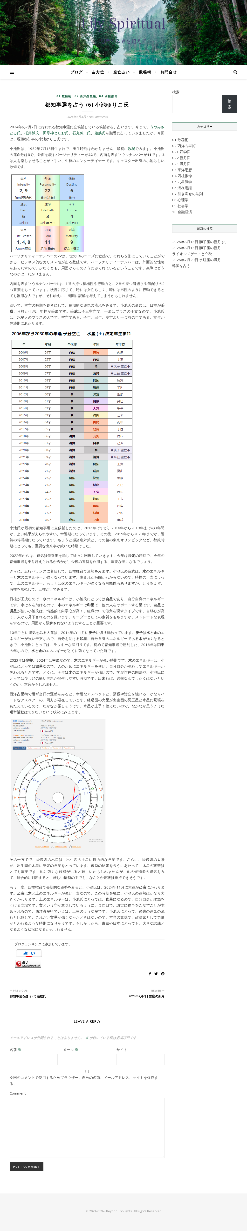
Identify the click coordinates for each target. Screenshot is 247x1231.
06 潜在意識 (182, 187)
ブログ (76, 72)
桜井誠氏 (31, 132)
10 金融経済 (182, 211)
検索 (175, 92)
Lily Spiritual (123, 23)
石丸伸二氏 (81, 132)
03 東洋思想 (182, 169)
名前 (15, 1049)
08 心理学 (180, 199)
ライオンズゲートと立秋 (192, 253)
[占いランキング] (87, 964)
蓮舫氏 (100, 132)
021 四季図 (181, 151)
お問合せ (168, 72)
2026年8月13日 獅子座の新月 (196, 247)
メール (70, 1049)
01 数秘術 (64, 96)
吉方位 (98, 72)
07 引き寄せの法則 (187, 193)
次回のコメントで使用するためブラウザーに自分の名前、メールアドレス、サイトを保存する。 (84, 1080)
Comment (18, 1093)
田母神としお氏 (56, 132)
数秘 (131, 148)
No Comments (98, 117)
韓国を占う (181, 265)
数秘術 (145, 72)
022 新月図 (181, 157)
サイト (122, 1049)
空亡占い (121, 72)
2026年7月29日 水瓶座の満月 (196, 259)
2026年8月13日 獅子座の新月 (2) (199, 241)
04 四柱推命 (108, 96)
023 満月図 (181, 163)
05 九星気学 (182, 181)
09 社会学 (180, 205)
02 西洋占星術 (85, 96)
